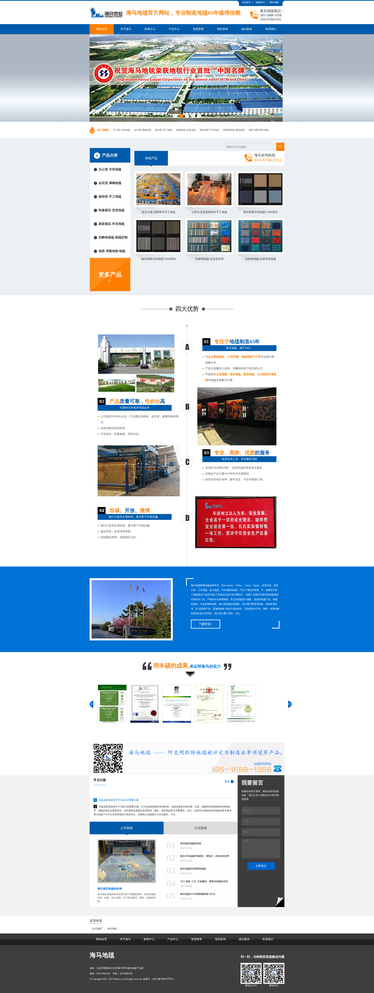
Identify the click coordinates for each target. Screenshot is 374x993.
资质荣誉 (198, 29)
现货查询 (222, 29)
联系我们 (270, 29)
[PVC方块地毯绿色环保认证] (215, 704)
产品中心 (174, 29)
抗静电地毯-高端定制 (234, 130)
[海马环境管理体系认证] (247, 704)
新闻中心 (150, 29)
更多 (227, 781)
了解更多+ (205, 624)
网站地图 (274, 2)
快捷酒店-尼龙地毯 (186, 130)
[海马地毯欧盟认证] (118, 704)
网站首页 (101, 29)
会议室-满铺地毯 (142, 130)
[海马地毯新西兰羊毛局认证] (150, 704)
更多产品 (110, 274)
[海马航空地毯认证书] (183, 704)
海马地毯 (112, 928)
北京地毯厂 (97, 928)
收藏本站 (260, 2)
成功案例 (246, 29)
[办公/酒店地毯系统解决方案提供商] (187, 772)
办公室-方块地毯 (121, 130)
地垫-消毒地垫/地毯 (259, 130)
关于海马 (125, 29)
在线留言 (246, 2)
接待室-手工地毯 (163, 130)
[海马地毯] (165, 4)
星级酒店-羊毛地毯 (209, 130)
